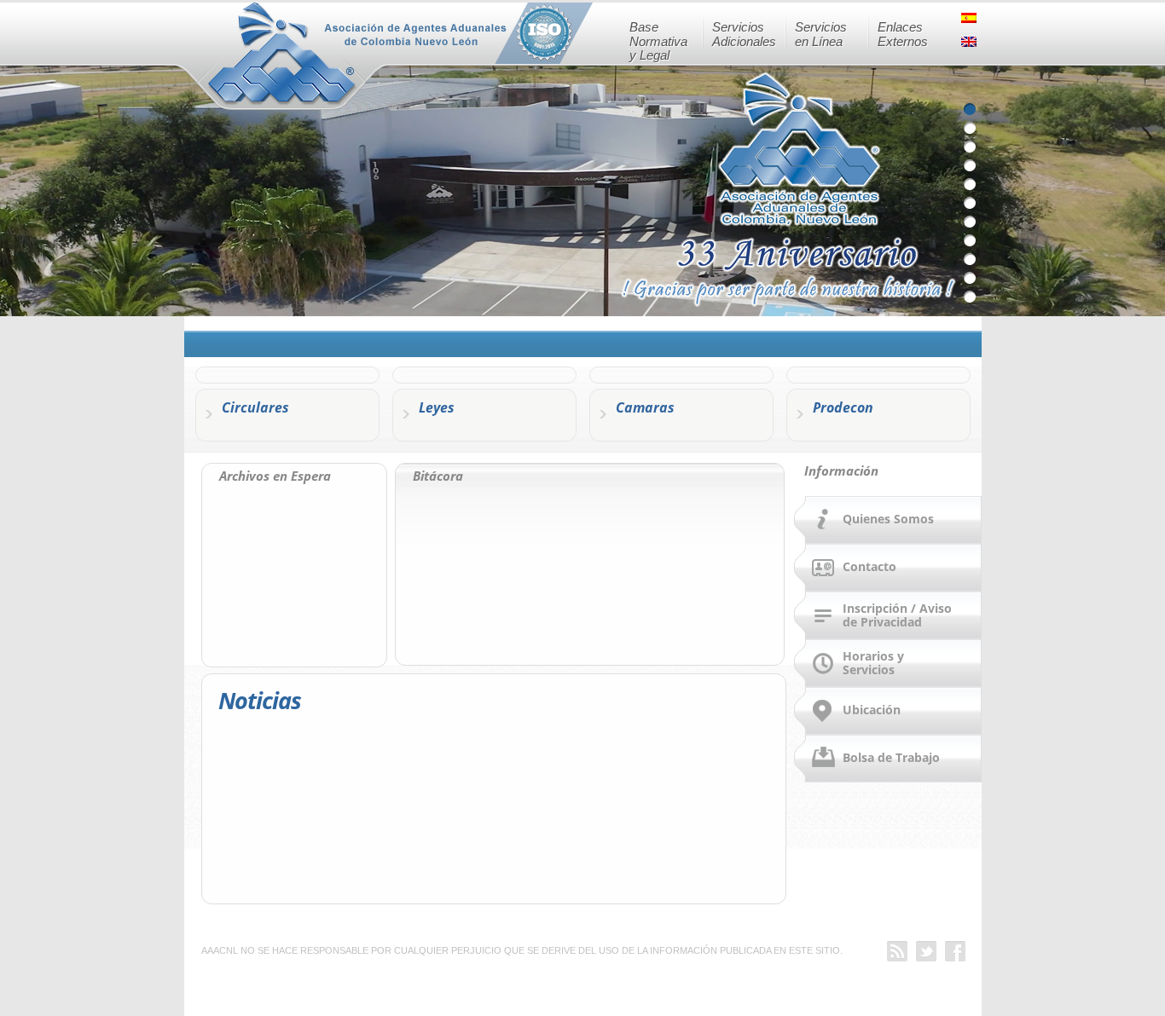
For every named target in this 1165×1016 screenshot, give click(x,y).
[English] (971, 47)
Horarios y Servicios (873, 662)
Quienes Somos (888, 519)
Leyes (437, 407)
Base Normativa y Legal (658, 41)
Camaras (645, 407)
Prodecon (843, 407)
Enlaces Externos (903, 34)
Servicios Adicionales (744, 34)
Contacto (869, 566)
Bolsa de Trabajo (891, 757)
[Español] (971, 23)
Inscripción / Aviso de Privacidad (897, 614)
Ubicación (872, 709)
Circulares (255, 407)
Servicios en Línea (821, 34)
